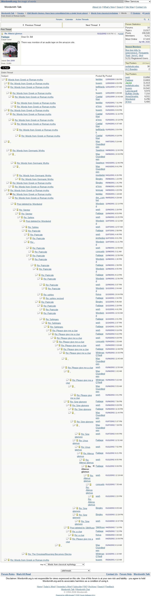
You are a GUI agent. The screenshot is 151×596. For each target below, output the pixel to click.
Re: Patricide (34, 231)
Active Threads (82, 19)
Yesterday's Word (64, 587)
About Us (96, 7)
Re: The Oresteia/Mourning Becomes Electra (49, 554)
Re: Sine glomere (78, 402)
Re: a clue (77, 531)
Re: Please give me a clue (65, 330)
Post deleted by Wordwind (29, 204)
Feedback (110, 587)
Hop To (42, 564)
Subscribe (77, 587)
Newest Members (133, 47)
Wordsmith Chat (83, 589)
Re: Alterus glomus (13, 33)
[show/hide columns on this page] (148, 19)
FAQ (85, 587)
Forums (20, 13)
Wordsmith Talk (7, 13)
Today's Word (49, 587)
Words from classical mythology (104, 13)
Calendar (69, 19)
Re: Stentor (24, 210)
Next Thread (92, 25)
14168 (121, 34)
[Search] (145, 19)
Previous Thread (33, 25)
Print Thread (6, 29)
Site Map (129, 7)
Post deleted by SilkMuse (82, 528)
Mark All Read (24, 574)
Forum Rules (8, 574)
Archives (92, 587)
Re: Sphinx (29, 217)
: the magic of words (18, 1)
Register (136, 13)
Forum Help (126, 574)
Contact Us (141, 7)
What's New (109, 7)
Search (120, 7)
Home (39, 587)
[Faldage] (10, 56)
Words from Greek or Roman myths (25, 80)
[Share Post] (114, 34)
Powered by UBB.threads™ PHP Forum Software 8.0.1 (75, 595)
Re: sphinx (49, 295)
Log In (147, 13)
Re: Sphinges (52, 319)
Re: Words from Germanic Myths (29, 150)
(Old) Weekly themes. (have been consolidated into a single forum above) (57, 13)
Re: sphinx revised (55, 298)
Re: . (32, 242)
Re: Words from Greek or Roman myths (29, 83)
